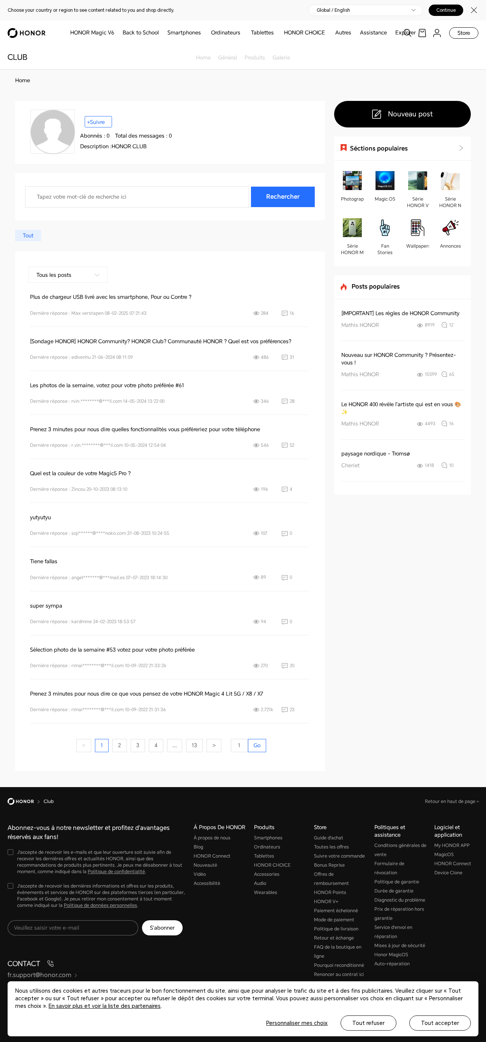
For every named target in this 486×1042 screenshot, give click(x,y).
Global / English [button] (333, 10)
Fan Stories (385, 249)
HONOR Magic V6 (92, 33)
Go (257, 745)
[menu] (437, 32)
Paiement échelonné (336, 910)
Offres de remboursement (331, 879)
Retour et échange (334, 938)
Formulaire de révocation (389, 868)
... (174, 745)
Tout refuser (368, 1023)
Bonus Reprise (329, 865)
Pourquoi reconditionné (339, 965)
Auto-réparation (392, 964)
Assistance (373, 33)
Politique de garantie (396, 882)
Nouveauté (205, 865)
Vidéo (200, 874)
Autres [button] (343, 33)
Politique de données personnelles (100, 905)
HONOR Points (330, 892)
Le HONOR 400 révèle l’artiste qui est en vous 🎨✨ (401, 408)
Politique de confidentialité (116, 871)
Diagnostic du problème (399, 900)
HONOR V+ (326, 901)
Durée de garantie (393, 891)
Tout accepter (440, 1023)
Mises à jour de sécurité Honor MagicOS (399, 950)
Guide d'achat (328, 838)
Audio (260, 883)
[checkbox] (97, 862)
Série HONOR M (352, 249)
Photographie (352, 199)
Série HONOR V (418, 202)
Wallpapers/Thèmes (417, 246)
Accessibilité (207, 883)
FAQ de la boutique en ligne (337, 952)
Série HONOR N (450, 202)
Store (464, 33)
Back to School (141, 33)
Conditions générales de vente (400, 850)
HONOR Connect (212, 856)
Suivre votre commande (339, 856)
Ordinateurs (225, 33)
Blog (198, 847)
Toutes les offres (331, 847)
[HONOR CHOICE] (328, 32)
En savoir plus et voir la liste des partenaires (105, 1006)
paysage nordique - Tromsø (375, 454)
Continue (446, 10)
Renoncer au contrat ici (339, 974)
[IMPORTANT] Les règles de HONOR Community (400, 313)
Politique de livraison (336, 929)
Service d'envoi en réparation (393, 932)
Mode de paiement (334, 920)
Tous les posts (53, 275)
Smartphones (184, 33)
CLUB (17, 57)
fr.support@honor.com (39, 975)
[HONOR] (26, 801)
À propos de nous (212, 838)
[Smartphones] (204, 32)
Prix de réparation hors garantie (399, 914)
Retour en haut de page (451, 801)
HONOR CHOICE (304, 33)
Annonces (450, 246)
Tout (28, 236)
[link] (422, 32)
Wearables (265, 892)
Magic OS (385, 199)
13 (194, 745)
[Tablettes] (277, 32)
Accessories (266, 874)
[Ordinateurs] (243, 32)
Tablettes (262, 33)
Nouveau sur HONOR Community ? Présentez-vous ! (398, 359)
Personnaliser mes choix (297, 1023)
